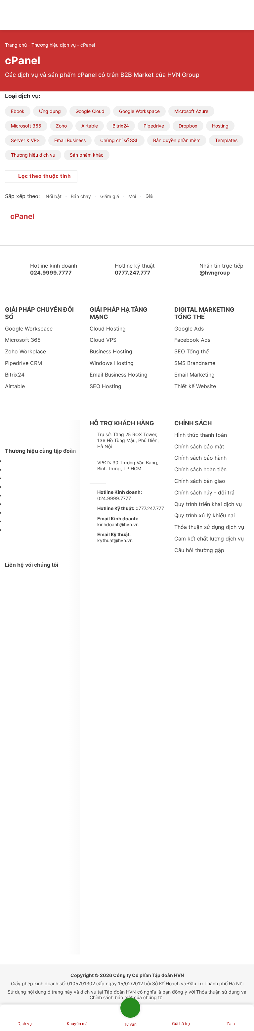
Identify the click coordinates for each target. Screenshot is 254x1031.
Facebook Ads (192, 339)
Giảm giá (109, 196)
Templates (226, 140)
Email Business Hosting (119, 374)
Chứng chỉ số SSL (119, 140)
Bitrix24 (120, 126)
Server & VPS (25, 140)
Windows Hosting (112, 363)
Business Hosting (111, 351)
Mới (132, 196)
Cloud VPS (103, 339)
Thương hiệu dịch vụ (53, 45)
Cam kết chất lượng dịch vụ (209, 538)
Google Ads (189, 328)
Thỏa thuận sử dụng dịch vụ (209, 527)
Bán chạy (81, 196)
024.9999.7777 (119, 495)
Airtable (89, 126)
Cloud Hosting (108, 328)
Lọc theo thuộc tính (44, 176)
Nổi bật (54, 196)
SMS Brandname (194, 363)
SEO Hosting (105, 386)
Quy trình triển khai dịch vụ (208, 504)
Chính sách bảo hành (200, 457)
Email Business (70, 140)
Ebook (17, 111)
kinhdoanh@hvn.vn (118, 521)
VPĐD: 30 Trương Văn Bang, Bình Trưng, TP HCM (127, 465)
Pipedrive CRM (23, 363)
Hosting (220, 126)
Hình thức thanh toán (200, 435)
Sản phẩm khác (87, 155)
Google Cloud (90, 111)
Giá (150, 196)
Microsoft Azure (191, 111)
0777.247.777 (130, 508)
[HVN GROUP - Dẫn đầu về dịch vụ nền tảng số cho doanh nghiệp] (33, 15)
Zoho (61, 126)
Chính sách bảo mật (199, 446)
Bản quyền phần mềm (176, 140)
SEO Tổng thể (191, 351)
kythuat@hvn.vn (115, 537)
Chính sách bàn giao (199, 481)
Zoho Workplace (25, 351)
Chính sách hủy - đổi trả (204, 492)
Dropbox (188, 126)
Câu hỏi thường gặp (199, 550)
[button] (235, 15)
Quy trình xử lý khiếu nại (204, 515)
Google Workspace (139, 111)
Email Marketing (194, 374)
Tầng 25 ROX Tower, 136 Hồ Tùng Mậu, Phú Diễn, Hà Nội (128, 440)
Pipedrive (154, 126)
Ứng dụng (50, 111)
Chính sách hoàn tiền (200, 469)
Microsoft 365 (26, 126)
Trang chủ (16, 45)
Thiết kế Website (195, 386)
